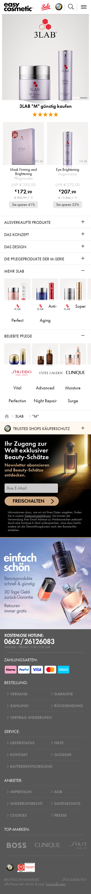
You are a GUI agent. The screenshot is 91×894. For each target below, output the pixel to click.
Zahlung (19, 705)
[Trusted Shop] (59, 7)
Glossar (62, 754)
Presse (60, 815)
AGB (58, 791)
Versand (19, 694)
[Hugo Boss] (16, 845)
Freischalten (28, 501)
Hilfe (59, 742)
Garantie (63, 694)
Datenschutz (67, 803)
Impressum (21, 791)
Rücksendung (68, 705)
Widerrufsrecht (26, 803)
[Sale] (46, 7)
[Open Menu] (19, 7)
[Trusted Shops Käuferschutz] (10, 867)
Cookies (18, 815)
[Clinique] (47, 845)
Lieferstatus (22, 742)
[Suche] (71, 7)
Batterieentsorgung (31, 766)
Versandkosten (56, 884)
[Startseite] (7, 416)
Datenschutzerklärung (38, 516)
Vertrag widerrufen (31, 717)
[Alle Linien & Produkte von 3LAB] (46, 28)
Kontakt (19, 754)
